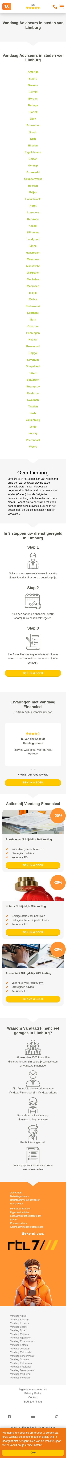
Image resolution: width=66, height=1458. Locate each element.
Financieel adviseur (20, 1208)
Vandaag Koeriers (19, 1323)
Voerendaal (33, 440)
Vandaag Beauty (18, 1326)
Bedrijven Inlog (33, 1401)
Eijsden (33, 145)
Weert (33, 446)
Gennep (33, 165)
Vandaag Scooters (19, 1359)
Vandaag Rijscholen (20, 1337)
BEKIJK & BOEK (33, 673)
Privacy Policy (33, 1393)
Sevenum (33, 359)
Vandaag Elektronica (21, 1363)
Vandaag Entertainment (22, 1341)
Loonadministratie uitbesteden (25, 1215)
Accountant (16, 1192)
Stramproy (33, 386)
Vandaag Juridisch (19, 1348)
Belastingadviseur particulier (25, 1199)
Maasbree (33, 259)
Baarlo (33, 78)
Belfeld (33, 92)
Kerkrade (33, 219)
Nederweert (33, 306)
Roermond (33, 346)
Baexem (33, 85)
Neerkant (33, 312)
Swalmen (33, 399)
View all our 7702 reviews (33, 774)
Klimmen (33, 232)
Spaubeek (33, 379)
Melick (33, 299)
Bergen (32, 98)
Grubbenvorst (33, 178)
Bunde (33, 132)
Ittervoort (33, 212)
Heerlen (33, 185)
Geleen (33, 158)
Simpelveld (33, 366)
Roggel (33, 353)
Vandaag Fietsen (19, 1344)
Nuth (33, 319)
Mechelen (33, 279)
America (33, 71)
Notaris (14, 1219)
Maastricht (33, 266)
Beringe (33, 105)
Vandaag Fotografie (20, 1377)
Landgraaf (33, 239)
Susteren (33, 393)
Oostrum (33, 326)
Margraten (32, 272)
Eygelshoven (33, 152)
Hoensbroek (33, 199)
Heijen (33, 192)
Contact (33, 1397)
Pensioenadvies (18, 1223)
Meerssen (33, 286)
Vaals (33, 413)
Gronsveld (33, 172)
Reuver (33, 339)
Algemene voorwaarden (33, 1389)
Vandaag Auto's (18, 1315)
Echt (33, 138)
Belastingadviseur (19, 1196)
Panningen (33, 333)
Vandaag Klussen (19, 1319)
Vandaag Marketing (20, 1374)
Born (33, 118)
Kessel (33, 225)
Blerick (33, 112)
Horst (33, 205)
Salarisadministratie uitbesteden (26, 1226)
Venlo (33, 426)
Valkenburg (33, 419)
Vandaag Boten (18, 1330)
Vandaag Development (22, 1370)
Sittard (33, 373)
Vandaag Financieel (20, 1366)
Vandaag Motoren (19, 1334)
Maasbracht (33, 252)
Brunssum (33, 125)
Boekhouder (16, 1203)
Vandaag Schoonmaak (22, 1355)
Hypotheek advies (19, 1212)
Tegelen (33, 406)
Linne (33, 245)
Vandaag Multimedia (20, 1352)
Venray (33, 433)
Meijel (33, 292)
